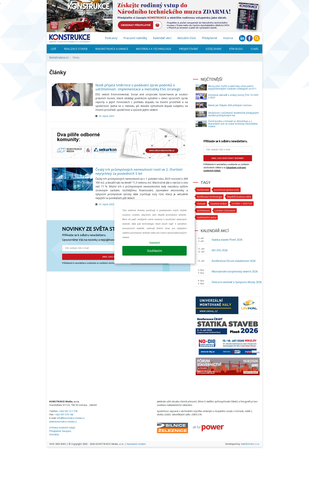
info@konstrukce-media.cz (71, 418)
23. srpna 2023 (106, 115)
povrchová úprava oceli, (226, 189)
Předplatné (209, 38)
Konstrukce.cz (59, 57)
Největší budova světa (239, 196)
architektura (203, 210)
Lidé (53, 49)
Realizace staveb (76, 49)
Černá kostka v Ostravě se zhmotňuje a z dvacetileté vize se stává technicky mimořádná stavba (233, 124)
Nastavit (154, 242)
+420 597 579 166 (63, 414)
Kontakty (54, 434)
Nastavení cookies (136, 443)
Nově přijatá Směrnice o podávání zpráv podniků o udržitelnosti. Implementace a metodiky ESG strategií (138, 87)
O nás (254, 49)
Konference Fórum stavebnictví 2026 (234, 261)
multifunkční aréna (206, 217)
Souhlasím (154, 251)
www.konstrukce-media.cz (63, 421)
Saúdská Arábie (219, 203)
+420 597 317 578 (68, 411)
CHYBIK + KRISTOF (242, 203)
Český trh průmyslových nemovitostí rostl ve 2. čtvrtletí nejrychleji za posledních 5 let (139, 171)
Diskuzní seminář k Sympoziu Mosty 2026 (237, 282)
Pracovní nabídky (135, 38)
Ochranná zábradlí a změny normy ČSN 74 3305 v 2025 (233, 96)
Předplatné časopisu (60, 431)
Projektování (188, 49)
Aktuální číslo (186, 38)
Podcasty (111, 38)
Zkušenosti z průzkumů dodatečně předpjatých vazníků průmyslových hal (233, 114)
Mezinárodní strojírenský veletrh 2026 (235, 271)
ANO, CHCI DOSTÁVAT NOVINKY (227, 158)
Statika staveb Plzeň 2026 (227, 239)
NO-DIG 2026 (220, 250)
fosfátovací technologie (209, 196)
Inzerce (228, 38)
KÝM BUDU (236, 49)
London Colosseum (225, 210)
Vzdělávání (213, 49)
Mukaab (201, 203)
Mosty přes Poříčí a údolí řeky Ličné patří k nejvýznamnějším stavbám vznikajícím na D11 (232, 87)
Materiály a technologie (153, 49)
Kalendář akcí (162, 38)
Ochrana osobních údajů (62, 427)
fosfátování (203, 189)
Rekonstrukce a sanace (111, 49)
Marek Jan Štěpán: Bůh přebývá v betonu (230, 105)
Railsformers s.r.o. (250, 443)
